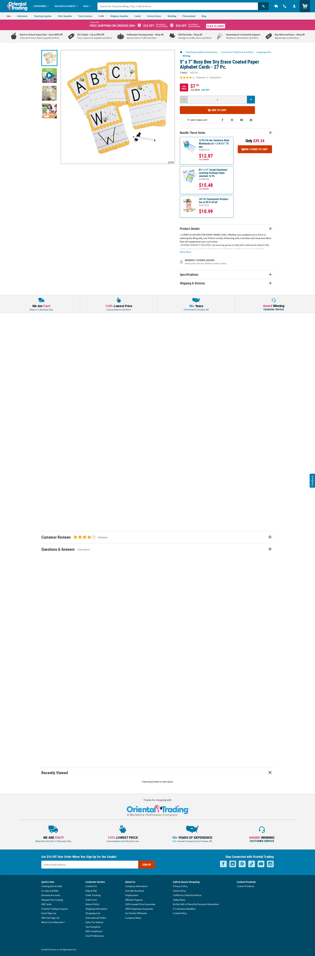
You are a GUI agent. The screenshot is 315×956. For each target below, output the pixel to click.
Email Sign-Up (48, 913)
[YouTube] (261, 864)
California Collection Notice (187, 895)
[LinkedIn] (232, 864)
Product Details (190, 228)
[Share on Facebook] (223, 120)
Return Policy (92, 904)
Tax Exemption (93, 926)
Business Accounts (50, 895)
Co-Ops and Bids (49, 890)
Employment (131, 895)
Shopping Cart (92, 913)
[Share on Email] (241, 120)
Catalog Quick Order (51, 886)
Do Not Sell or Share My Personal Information (196, 904)
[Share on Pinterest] (232, 120)
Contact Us (91, 886)
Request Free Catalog (52, 899)
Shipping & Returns (192, 283)
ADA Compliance (93, 931)
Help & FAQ (91, 890)
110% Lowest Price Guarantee (140, 904)
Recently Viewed (54, 772)
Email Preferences (94, 935)
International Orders (95, 917)
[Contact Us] (285, 6)
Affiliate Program (134, 899)
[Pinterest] (242, 864)
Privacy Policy (180, 886)
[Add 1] (251, 100)
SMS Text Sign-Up (50, 917)
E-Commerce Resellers (184, 908)
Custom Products (245, 886)
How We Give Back (134, 890)
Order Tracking (93, 895)
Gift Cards (46, 904)
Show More (185, 251)
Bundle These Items (192, 132)
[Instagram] (270, 864)
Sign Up (146, 864)
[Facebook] (223, 864)
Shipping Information (96, 908)
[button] (118, 107)
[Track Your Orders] (276, 6)
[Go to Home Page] (181, 52)
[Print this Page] (251, 120)
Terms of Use (179, 890)
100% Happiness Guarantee (139, 908)
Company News (133, 917)
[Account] (294, 6)
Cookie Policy (180, 913)
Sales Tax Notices (94, 922)
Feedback (312, 480)
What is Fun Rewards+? (53, 922)
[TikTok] (251, 864)
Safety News (179, 899)
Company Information (136, 886)
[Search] (263, 6)
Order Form (91, 899)
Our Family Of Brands (136, 913)
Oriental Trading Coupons (54, 908)
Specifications (189, 274)
